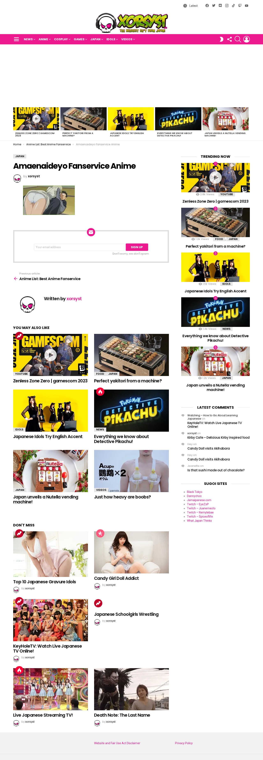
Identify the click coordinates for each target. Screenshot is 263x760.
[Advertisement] (131, 75)
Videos (126, 39)
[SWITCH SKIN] (221, 39)
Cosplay (61, 39)
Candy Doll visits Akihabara (208, 448)
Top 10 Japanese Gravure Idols (44, 582)
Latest (193, 5)
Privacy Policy (184, 743)
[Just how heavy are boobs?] (131, 471)
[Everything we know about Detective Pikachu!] (178, 118)
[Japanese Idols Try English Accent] (131, 118)
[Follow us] (229, 39)
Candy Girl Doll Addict (116, 578)
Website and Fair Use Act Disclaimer (117, 743)
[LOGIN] (246, 39)
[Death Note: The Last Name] (131, 689)
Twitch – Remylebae (200, 512)
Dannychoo (194, 496)
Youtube (21, 374)
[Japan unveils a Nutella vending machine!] (226, 118)
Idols (110, 39)
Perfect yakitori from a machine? (77, 134)
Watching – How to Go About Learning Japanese (212, 417)
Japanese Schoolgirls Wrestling (126, 614)
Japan (95, 39)
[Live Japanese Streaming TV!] (50, 689)
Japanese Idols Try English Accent (127, 134)
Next (248, 123)
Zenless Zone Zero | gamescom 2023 (34, 134)
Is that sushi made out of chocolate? (216, 470)
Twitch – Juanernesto (201, 508)
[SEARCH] (238, 39)
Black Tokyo (194, 492)
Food (100, 374)
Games (79, 39)
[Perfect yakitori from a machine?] (83, 118)
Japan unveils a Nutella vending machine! (225, 134)
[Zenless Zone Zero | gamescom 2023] (36, 118)
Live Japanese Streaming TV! (43, 715)
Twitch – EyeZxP (198, 504)
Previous (15, 123)
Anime (43, 39)
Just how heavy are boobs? (122, 497)
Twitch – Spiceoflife (200, 516)
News (28, 39)
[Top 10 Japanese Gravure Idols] (50, 554)
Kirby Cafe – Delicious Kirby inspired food (218, 437)
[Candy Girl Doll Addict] (131, 552)
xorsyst (192, 433)
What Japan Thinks (199, 520)
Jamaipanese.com (199, 500)
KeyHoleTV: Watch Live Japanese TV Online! (47, 648)
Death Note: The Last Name (122, 715)
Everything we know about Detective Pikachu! (174, 134)
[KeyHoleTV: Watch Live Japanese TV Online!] (50, 620)
